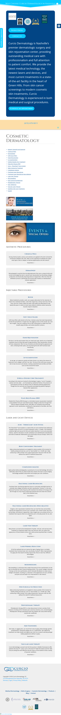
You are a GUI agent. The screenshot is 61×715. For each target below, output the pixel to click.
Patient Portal (17, 30)
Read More (30, 263)
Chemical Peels (12, 151)
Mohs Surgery (25, 691)
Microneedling (12, 178)
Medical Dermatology (12, 691)
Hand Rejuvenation (13, 158)
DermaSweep (11, 153)
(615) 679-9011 (31, 123)
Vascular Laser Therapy (14, 186)
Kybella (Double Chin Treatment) (16, 162)
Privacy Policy (17, 680)
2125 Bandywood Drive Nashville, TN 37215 (15, 678)
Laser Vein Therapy (13, 176)
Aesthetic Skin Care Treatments (16, 189)
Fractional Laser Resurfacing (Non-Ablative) (19, 174)
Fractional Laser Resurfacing (15, 172)
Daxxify (10, 191)
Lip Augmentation (12, 160)
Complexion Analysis (13, 170)
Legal (10, 680)
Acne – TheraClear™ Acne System (17, 166)
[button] (59, 26)
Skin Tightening (12, 184)
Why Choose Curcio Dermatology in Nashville (30, 3)
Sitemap (5, 680)
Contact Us (17, 36)
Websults (24, 680)
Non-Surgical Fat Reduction (15, 180)
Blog (27, 693)
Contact (33, 693)
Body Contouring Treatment (15, 168)
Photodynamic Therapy (14, 182)
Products (51, 691)
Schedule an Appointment (21, 108)
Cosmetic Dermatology (39, 691)
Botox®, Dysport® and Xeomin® (16, 149)
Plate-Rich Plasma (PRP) (14, 164)
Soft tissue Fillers (12, 155)
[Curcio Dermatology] (30, 714)
